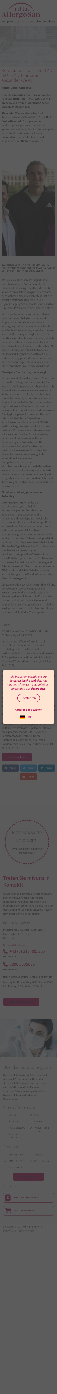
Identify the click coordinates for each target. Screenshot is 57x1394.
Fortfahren (28, 698)
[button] (10, 768)
